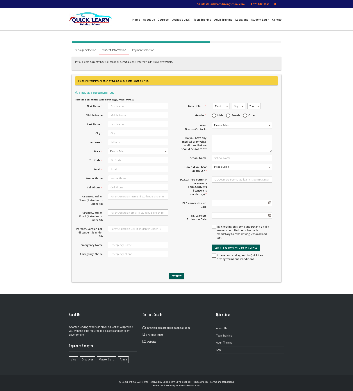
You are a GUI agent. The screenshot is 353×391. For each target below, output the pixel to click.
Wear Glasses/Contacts (195, 127)
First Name (95, 106)
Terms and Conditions (222, 382)
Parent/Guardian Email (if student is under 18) (91, 216)
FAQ (218, 349)
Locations (241, 19)
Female (235, 115)
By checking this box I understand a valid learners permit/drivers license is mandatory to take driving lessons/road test (243, 232)
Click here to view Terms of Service (236, 247)
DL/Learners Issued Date (194, 204)
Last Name (95, 124)
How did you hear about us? (195, 168)
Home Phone (94, 178)
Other (252, 115)
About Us (149, 19)
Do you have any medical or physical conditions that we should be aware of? (193, 143)
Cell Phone (95, 187)
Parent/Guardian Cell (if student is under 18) (89, 232)
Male (220, 115)
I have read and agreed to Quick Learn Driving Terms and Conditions (241, 257)
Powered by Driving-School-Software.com (176, 385)
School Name (198, 158)
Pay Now (176, 276)
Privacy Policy (200, 382)
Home (136, 19)
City (99, 133)
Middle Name (94, 115)
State (98, 151)
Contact (277, 19)
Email (98, 169)
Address (96, 142)
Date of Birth (197, 106)
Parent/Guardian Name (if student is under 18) (91, 200)
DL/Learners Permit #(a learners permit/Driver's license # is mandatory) (193, 187)
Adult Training (223, 19)
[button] (269, 203)
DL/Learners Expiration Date (196, 217)
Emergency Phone (91, 254)
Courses (163, 19)
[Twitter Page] (275, 4)
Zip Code (96, 160)
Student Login (260, 19)
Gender (200, 115)
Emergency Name (92, 245)
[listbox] (138, 151)
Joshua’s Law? (181, 19)
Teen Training (202, 19)
